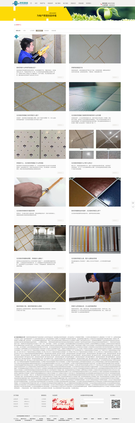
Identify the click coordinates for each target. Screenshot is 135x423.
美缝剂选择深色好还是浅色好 (59, 342)
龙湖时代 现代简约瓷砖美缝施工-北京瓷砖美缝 (27, 386)
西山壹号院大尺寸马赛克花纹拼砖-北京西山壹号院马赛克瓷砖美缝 (103, 365)
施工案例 (57, 3)
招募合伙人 (27, 401)
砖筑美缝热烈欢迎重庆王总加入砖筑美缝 (67, 371)
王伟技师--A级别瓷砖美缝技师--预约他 (70, 353)
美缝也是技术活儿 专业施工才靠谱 (78, 348)
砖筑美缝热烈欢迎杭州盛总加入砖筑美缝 (44, 370)
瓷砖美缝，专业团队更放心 (72, 388)
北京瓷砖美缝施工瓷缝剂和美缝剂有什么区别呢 (86, 115)
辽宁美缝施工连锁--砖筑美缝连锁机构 (61, 376)
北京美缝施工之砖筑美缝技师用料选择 (97, 345)
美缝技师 (50, 3)
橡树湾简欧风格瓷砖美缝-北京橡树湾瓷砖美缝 (32, 365)
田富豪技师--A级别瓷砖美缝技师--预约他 (79, 356)
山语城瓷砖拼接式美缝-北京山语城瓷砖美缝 (46, 366)
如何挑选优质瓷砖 (108, 340)
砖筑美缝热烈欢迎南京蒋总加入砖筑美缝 (51, 375)
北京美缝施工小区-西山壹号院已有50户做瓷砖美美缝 (52, 350)
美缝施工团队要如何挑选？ (106, 338)
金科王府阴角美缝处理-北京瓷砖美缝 (71, 384)
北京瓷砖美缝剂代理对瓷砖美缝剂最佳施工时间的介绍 (107, 347)
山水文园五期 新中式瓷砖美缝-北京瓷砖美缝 (68, 386)
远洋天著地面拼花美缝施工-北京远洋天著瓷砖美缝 (84, 379)
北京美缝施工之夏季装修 (80, 370)
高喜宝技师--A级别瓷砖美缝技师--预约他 (58, 356)
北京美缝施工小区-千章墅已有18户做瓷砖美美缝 (104, 350)
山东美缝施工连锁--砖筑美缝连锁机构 (99, 376)
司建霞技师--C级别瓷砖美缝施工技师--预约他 (81, 358)
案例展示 (26, 399)
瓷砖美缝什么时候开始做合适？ (26, 67)
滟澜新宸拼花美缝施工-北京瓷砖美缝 (87, 383)
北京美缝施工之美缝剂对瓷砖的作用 (108, 343)
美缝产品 (42, 3)
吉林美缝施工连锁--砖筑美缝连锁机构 (42, 376)
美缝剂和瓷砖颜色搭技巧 (32, 337)
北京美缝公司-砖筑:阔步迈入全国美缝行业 (38, 368)
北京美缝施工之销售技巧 (29, 373)
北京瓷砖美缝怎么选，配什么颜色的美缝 (84, 258)
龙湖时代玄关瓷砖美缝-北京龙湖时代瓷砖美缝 (53, 381)
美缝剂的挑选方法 (77, 67)
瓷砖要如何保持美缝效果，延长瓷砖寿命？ (64, 337)
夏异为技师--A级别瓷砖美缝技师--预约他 (44, 355)
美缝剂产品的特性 (80, 342)
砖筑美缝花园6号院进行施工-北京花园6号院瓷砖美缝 (95, 363)
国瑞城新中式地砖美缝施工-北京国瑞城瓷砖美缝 (34, 379)
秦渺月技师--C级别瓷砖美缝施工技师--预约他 (59, 358)
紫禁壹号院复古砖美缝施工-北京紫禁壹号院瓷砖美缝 (59, 379)
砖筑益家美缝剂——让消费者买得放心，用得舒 (40, 342)
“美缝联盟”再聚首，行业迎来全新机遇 (85, 337)
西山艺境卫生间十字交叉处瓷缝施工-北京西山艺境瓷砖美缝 (67, 363)
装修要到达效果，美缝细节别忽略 (61, 348)
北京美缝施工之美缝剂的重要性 (91, 343)
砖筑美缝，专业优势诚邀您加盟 (34, 340)
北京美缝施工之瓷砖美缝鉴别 (113, 348)
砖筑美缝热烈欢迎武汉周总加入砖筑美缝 (104, 373)
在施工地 (26, 406)
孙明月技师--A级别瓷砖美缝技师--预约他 (105, 355)
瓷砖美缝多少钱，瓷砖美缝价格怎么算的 (29, 306)
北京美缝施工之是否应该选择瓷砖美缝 (96, 348)
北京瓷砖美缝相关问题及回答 (25, 211)
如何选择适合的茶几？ (86, 340)
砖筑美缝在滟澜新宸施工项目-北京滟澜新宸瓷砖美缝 (65, 383)
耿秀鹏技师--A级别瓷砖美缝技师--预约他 (99, 356)
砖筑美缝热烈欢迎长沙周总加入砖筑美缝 (73, 368)
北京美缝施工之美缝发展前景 (68, 375)
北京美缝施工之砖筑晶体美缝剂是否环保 (103, 378)
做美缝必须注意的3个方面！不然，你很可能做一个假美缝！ (43, 343)
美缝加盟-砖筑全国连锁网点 (55, 368)
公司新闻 (32, 30)
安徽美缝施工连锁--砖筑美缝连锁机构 (30, 378)
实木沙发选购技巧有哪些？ (74, 340)
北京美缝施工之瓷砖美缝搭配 (27, 347)
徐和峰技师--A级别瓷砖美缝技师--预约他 (85, 355)
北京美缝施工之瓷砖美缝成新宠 (85, 378)
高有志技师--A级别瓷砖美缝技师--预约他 (38, 356)
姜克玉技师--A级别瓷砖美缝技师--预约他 (110, 353)
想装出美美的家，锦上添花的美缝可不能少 (55, 388)
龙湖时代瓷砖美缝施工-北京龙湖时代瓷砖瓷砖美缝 (77, 381)
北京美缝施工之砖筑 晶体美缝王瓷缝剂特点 (44, 345)
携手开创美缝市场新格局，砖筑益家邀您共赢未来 (76, 338)
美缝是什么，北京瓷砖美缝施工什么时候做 (29, 163)
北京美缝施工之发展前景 (23, 370)
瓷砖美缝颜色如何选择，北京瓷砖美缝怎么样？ (86, 211)
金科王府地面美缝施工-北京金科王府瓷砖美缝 (50, 384)
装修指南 (46, 30)
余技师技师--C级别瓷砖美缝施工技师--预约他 (36, 358)
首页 (36, 3)
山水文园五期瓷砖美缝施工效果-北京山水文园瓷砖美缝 (44, 360)
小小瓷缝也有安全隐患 (94, 338)
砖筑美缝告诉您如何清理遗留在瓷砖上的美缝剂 (69, 347)
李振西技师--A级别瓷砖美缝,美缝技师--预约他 (49, 353)
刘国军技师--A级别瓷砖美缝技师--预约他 (65, 355)
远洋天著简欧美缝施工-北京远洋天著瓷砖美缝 (108, 379)
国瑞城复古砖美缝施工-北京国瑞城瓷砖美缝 (90, 384)
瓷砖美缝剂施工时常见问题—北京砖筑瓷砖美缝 (46, 347)
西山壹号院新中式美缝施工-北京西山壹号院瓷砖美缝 (74, 365)
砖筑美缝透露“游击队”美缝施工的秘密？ (65, 345)
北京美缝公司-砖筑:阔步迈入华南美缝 (71, 373)
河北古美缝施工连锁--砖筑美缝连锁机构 (80, 376)
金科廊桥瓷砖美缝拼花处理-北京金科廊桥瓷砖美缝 (40, 363)
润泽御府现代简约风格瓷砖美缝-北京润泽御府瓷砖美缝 (71, 360)
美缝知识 (39, 30)
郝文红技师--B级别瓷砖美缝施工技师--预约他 (103, 358)
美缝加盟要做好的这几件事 (42, 373)
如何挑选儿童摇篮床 (62, 340)
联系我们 (88, 3)
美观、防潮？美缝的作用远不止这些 (35, 388)
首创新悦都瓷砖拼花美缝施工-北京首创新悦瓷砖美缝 (70, 366)
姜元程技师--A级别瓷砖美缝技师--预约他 (90, 353)
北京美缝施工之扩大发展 (55, 373)
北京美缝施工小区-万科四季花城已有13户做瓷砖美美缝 (78, 350)
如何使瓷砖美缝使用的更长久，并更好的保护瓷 (106, 342)
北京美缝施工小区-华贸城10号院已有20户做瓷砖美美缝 (73, 352)
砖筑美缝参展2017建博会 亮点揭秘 (55, 338)
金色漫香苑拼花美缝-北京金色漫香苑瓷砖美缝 (107, 383)
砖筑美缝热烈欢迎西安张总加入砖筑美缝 (93, 368)
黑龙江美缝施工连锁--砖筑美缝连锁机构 (64, 370)
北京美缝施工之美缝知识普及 (94, 370)
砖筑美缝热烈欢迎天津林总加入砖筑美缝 (47, 371)
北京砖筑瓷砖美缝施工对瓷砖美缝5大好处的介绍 (40, 348)
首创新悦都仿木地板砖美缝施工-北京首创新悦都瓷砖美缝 (97, 366)
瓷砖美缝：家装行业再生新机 (49, 340)
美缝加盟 (81, 3)
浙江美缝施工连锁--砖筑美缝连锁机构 (49, 378)
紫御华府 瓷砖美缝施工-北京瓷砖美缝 (48, 386)
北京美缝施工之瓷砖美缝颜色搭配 (66, 343)
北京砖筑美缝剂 (79, 343)
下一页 (68, 325)
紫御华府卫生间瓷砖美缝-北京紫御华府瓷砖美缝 (101, 381)
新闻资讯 (16, 401)
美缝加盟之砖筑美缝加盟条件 (111, 371)
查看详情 (60, 77)
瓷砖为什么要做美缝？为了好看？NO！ (104, 337)
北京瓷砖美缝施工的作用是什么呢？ (27, 115)
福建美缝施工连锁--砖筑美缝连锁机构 (68, 378)
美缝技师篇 (35, 353)
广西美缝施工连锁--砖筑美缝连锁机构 (23, 376)
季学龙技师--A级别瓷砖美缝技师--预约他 (24, 355)
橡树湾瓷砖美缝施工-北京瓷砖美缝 (52, 365)
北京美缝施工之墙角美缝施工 (21, 348)
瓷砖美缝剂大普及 (89, 342)
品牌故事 (16, 399)
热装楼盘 (16, 406)
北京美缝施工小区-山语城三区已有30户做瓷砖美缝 (26, 350)
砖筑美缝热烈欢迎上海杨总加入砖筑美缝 (26, 371)
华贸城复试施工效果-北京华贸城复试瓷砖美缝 (40, 383)
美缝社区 (73, 3)
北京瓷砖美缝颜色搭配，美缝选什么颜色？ (29, 258)
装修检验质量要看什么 (97, 340)
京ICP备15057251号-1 (53, 416)
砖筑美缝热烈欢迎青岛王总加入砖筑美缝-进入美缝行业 (90, 371)
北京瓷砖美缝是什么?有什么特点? (81, 163)
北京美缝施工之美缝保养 (88, 347)
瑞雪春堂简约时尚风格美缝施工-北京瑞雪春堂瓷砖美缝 (98, 360)
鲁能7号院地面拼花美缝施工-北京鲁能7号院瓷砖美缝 (40, 361)
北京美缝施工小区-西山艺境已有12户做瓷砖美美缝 (47, 352)
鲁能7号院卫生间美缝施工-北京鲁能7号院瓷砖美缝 (65, 361)
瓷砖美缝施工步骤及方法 (82, 345)
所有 (24, 30)
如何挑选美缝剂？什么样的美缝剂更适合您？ (35, 338)
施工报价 (65, 3)
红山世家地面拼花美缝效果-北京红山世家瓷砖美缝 (90, 361)
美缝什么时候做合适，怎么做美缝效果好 (84, 306)
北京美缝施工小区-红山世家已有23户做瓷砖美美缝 (99, 352)
